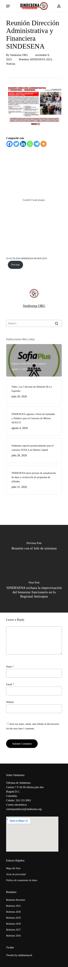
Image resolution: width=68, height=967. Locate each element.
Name (10, 666)
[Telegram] (37, 144)
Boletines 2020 (13, 912)
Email (10, 684)
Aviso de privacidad (16, 874)
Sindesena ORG (19, 54)
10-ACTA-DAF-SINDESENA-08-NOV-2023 (26, 258)
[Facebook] (9, 144)
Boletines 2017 (13, 929)
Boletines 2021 (13, 906)
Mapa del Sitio (13, 868)
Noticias (10, 63)
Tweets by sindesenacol (19, 955)
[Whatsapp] (30, 144)
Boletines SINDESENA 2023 (35, 59)
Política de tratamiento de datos (21, 880)
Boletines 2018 (13, 923)
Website (10, 702)
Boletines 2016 (13, 935)
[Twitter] (16, 144)
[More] (43, 144)
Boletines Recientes (15, 900)
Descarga (15, 264)
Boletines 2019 (13, 917)
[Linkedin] (23, 144)
